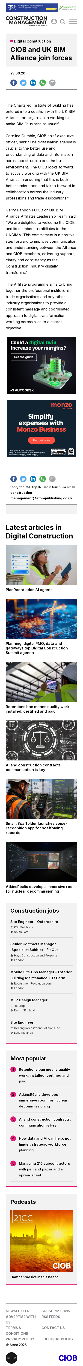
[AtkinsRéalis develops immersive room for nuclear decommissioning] (41, 862)
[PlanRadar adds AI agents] (41, 565)
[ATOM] (24, 1358)
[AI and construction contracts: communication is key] (41, 740)
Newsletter (18, 1311)
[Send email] (52, 83)
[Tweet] (23, 83)
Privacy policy (20, 1339)
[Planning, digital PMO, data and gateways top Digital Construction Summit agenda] (41, 619)
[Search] (62, 21)
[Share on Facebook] (13, 83)
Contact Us (53, 1328)
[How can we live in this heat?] (41, 1241)
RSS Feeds (51, 1317)
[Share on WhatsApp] (42, 83)
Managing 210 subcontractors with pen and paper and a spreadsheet (44, 1169)
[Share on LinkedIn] (33, 83)
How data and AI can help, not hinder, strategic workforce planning (45, 1144)
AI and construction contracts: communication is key (45, 1122)
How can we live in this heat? (34, 1277)
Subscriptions (56, 1311)
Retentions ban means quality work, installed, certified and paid (44, 1075)
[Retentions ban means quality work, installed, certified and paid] (41, 682)
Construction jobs (34, 910)
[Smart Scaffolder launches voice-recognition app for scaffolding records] (41, 799)
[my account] (54, 21)
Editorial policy (58, 1339)
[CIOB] (59, 1358)
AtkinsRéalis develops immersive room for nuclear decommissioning (43, 1100)
